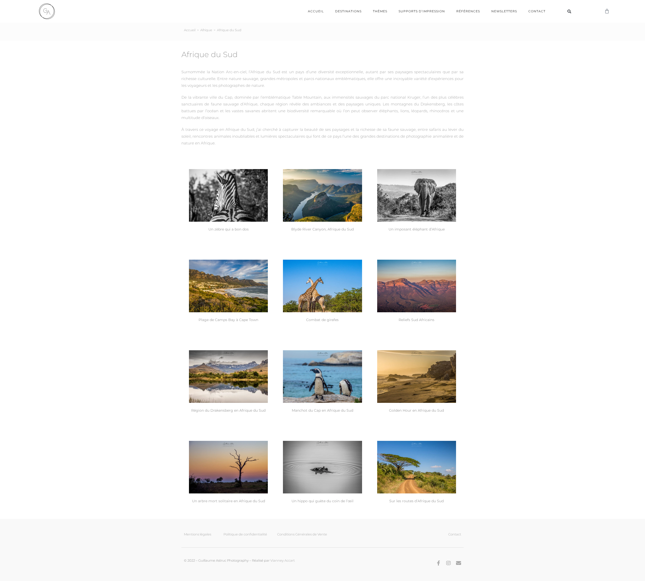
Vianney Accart (282, 560)
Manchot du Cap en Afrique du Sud (322, 410)
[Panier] (607, 11)
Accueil (316, 11)
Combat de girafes (322, 320)
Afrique (206, 30)
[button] (569, 11)
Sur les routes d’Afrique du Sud (416, 501)
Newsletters (504, 11)
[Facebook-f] (438, 563)
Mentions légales (197, 534)
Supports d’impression (422, 11)
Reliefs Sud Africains (416, 320)
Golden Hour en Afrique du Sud (416, 410)
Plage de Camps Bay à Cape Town (228, 320)
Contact (536, 11)
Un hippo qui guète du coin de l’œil (322, 501)
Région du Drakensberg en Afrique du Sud (228, 410)
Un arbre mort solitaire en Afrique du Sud (228, 501)
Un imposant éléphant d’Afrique (417, 229)
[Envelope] (458, 563)
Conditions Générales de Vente (302, 534)
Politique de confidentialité (245, 534)
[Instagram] (448, 563)
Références (468, 11)
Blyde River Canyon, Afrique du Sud (322, 229)
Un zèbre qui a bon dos (228, 229)
